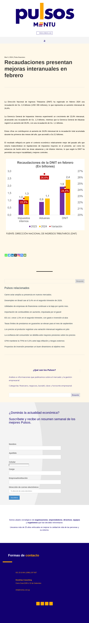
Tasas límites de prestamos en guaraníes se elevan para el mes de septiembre (38, 323)
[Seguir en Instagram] (42, 603)
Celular (12, 462)
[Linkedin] (12, 255)
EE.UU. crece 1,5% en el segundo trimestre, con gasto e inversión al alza (36, 318)
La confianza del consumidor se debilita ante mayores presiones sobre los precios (39, 335)
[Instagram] (18, 255)
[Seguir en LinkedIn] (38, 603)
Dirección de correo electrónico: (24, 487)
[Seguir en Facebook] (51, 603)
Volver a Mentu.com (45, 33)
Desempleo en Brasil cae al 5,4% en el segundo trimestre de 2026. (33, 300)
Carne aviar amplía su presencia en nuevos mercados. (28, 295)
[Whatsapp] (6, 255)
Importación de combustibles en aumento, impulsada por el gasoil (32, 312)
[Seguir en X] (46, 603)
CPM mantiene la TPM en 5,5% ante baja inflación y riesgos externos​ (34, 341)
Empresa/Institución (18, 478)
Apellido (13, 453)
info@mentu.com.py (23, 590)
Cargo (12, 469)
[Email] (25, 255)
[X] (15, 255)
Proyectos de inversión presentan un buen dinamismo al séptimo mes (34, 347)
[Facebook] (21, 255)
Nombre (12, 444)
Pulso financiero (19, 57)
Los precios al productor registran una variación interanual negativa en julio (36, 329)
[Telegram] (9, 255)
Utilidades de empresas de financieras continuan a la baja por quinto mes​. (36, 306)
